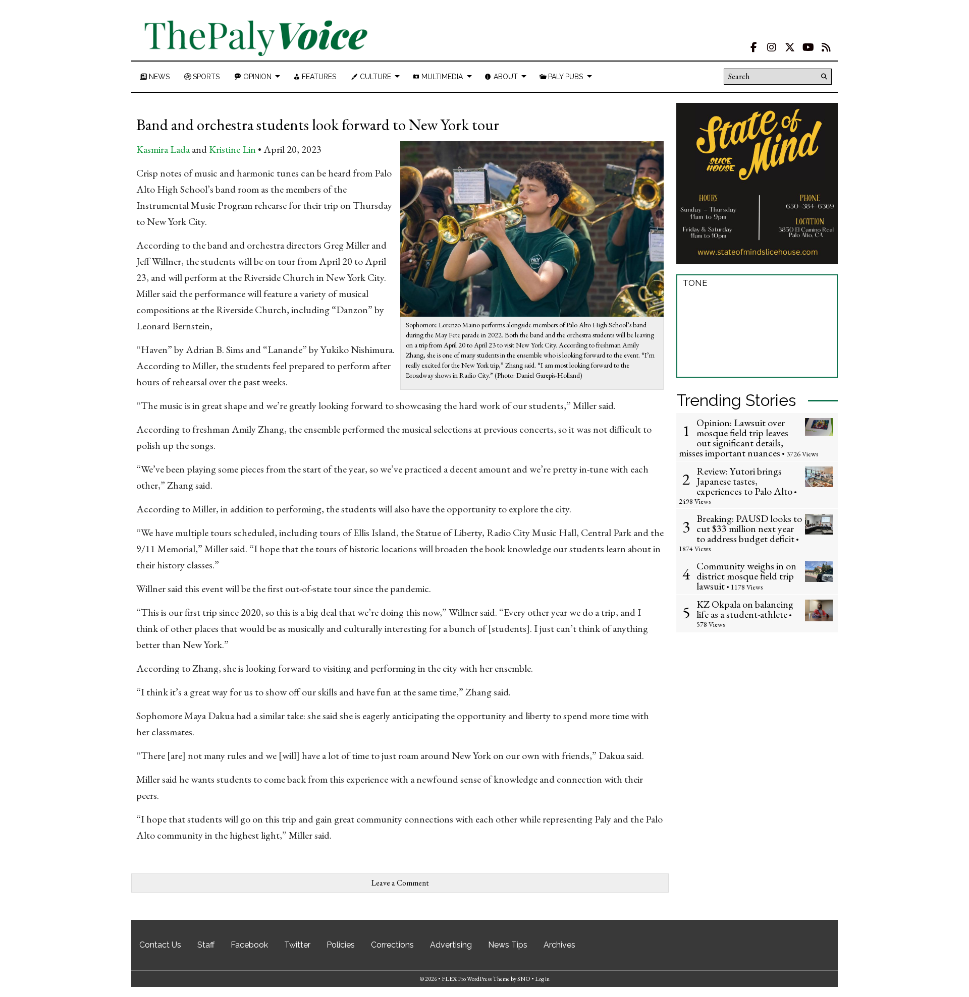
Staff (205, 945)
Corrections (392, 945)
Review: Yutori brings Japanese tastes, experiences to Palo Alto (744, 481)
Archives (559, 945)
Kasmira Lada (163, 149)
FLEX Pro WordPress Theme (476, 979)
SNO (523, 979)
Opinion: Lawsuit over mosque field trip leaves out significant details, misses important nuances (733, 437)
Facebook (249, 945)
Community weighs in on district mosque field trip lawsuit (746, 576)
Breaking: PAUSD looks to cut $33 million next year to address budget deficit (749, 528)
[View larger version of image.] (532, 227)
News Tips (507, 945)
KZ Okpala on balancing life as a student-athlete (744, 609)
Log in (542, 979)
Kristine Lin (232, 149)
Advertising (451, 945)
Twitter (297, 945)
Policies (341, 945)
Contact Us (160, 945)
